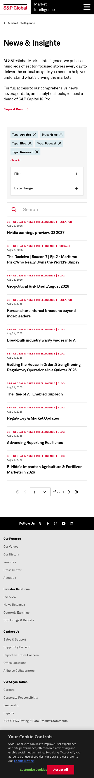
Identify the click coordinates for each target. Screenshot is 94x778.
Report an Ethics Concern (21, 655)
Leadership (11, 705)
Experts (8, 713)
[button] (35, 134)
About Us (9, 578)
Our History (11, 554)
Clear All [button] (15, 160)
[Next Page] (68, 492)
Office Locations (14, 663)
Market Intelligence (21, 23)
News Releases (14, 605)
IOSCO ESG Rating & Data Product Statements (35, 721)
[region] (47, 754)
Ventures (9, 562)
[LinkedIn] (71, 523)
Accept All (60, 770)
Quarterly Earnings (16, 612)
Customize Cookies (33, 770)
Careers (8, 690)
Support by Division (16, 647)
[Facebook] (47, 523)
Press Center (12, 570)
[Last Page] (76, 491)
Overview (9, 597)
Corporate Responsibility (20, 698)
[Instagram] (55, 523)
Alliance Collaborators (19, 671)
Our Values (10, 546)
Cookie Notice (24, 761)
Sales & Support (14, 639)
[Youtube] (63, 523)
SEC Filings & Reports (18, 620)
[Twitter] (40, 523)
